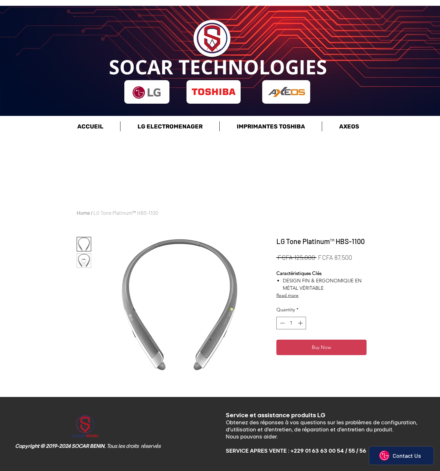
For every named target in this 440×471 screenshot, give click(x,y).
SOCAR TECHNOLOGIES (218, 67)
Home (83, 213)
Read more (287, 295)
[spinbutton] (291, 323)
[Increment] (301, 323)
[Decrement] (281, 323)
